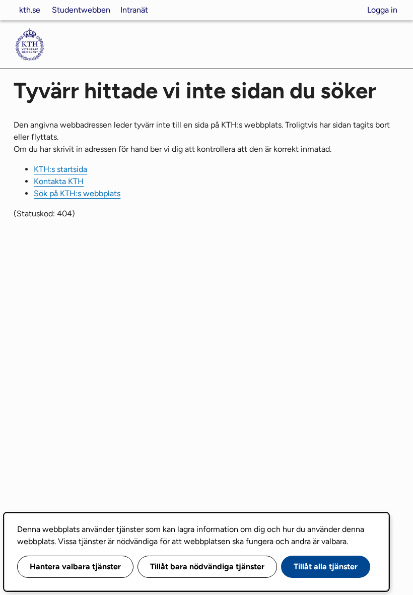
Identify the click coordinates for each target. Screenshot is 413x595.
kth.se (29, 10)
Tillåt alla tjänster (326, 566)
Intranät (134, 10)
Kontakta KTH (59, 181)
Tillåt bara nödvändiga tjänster (207, 566)
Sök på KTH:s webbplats (77, 193)
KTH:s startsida (60, 169)
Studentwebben (81, 10)
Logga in (382, 10)
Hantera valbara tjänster (75, 566)
